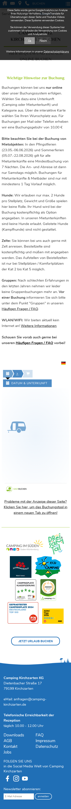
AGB (8, 741)
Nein (43, 40)
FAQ (40, 735)
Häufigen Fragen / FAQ (20, 308)
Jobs (7, 752)
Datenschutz (47, 746)
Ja (29, 40)
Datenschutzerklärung (56, 51)
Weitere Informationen (39, 325)
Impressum (45, 741)
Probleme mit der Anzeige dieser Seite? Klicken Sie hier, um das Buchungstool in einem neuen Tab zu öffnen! (35, 507)
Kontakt (10, 746)
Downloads (14, 735)
